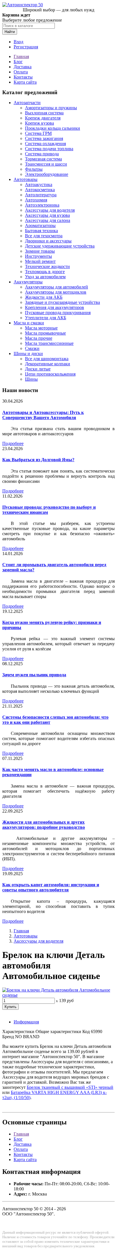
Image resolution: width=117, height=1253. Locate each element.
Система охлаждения (45, 143)
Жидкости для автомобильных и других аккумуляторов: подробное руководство (43, 825)
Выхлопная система (44, 112)
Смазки (32, 348)
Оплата (21, 71)
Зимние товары (40, 251)
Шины (31, 379)
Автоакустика (38, 184)
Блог (18, 61)
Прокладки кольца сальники (52, 128)
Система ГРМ (38, 133)
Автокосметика (40, 189)
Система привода (42, 153)
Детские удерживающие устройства (60, 246)
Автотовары (25, 179)
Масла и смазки (29, 322)
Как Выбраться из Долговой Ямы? (38, 459)
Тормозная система (43, 158)
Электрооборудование (46, 174)
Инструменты (38, 256)
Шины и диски (28, 353)
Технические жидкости (47, 266)
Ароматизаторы (40, 225)
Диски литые (38, 368)
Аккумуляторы (28, 281)
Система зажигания (44, 138)
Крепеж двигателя (42, 118)
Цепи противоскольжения (50, 374)
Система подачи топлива (49, 148)
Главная (21, 56)
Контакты (23, 77)
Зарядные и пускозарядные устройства (62, 302)
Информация (26, 1021)
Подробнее (13, 443)
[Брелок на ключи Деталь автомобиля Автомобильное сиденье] (58, 995)
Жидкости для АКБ (43, 297)
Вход (18, 41)
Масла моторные (41, 327)
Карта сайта (25, 82)
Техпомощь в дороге (45, 271)
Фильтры (34, 169)
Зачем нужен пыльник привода (34, 674)
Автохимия (36, 199)
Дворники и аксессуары (48, 240)
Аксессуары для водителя (50, 210)
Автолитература (41, 194)
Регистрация (26, 46)
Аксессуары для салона (47, 220)
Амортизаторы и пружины (51, 107)
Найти (10, 32)
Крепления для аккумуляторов (54, 307)
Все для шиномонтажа (46, 358)
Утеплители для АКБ (45, 317)
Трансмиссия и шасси (46, 164)
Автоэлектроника (42, 205)
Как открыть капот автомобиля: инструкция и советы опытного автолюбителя (50, 887)
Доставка (23, 66)
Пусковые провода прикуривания (58, 312)
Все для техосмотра (43, 235)
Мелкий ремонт (40, 261)
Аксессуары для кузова (47, 215)
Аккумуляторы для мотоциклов (55, 292)
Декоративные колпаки (47, 363)
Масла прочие (38, 338)
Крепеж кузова (39, 123)
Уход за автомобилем (45, 276)
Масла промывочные (45, 333)
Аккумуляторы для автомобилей (56, 287)
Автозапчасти (27, 102)
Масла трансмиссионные (49, 343)
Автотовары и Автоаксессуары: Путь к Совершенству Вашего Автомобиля (43, 415)
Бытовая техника (41, 230)
